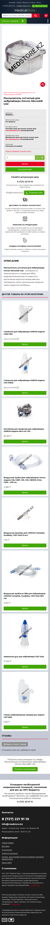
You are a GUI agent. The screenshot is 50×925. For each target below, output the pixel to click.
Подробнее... (35, 885)
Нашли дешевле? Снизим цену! (18, 151)
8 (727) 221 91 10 (25, 802)
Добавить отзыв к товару (15, 744)
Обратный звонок (41, 6)
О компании (7, 850)
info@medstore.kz (23, 6)
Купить (25, 164)
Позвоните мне (36, 193)
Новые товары (8, 843)
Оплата (19, 2)
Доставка (12, 2)
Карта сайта (7, 863)
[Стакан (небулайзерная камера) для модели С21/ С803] (25, 691)
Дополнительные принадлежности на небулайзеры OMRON (19, 93)
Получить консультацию (25, 769)
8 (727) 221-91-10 (25, 182)
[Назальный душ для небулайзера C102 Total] (25, 633)
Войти (39, 2)
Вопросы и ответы (29, 2)
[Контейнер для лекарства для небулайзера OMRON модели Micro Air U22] (25, 412)
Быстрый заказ (25, 169)
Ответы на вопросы (10, 853)
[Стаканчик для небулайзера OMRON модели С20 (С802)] (25, 363)
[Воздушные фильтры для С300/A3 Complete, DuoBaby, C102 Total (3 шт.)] (25, 513)
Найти (35, 16)
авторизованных (12, 130)
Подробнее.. (15, 904)
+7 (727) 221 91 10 (8, 6)
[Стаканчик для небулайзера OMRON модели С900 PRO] (25, 314)
